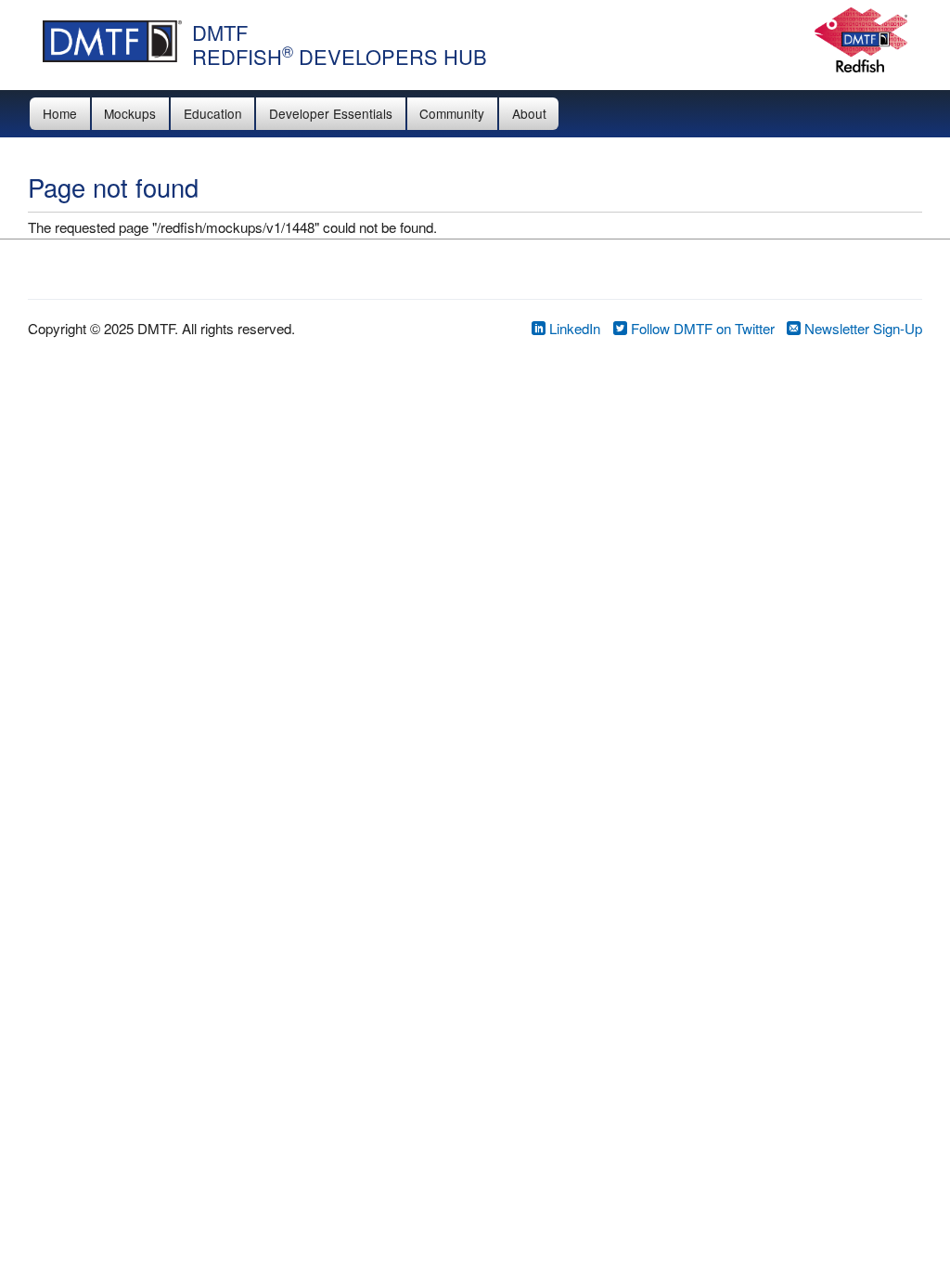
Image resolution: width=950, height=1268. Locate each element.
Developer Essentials (330, 113)
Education (213, 113)
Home (60, 113)
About (529, 113)
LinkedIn (573, 328)
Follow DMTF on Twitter (701, 328)
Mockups (130, 113)
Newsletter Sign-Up (861, 328)
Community (451, 113)
